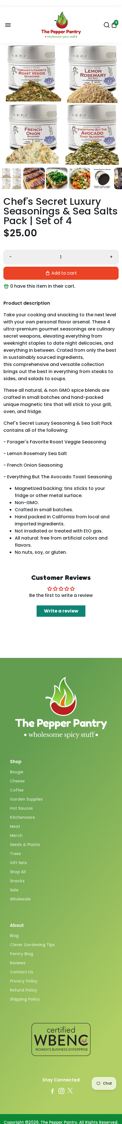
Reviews (18, 963)
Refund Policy (23, 990)
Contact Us (21, 972)
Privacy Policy (23, 981)
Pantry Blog (21, 954)
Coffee (17, 790)
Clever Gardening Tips (32, 945)
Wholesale (20, 899)
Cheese (17, 781)
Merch (16, 835)
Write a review (61, 611)
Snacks (17, 881)
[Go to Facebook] (52, 1092)
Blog (14, 935)
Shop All (18, 872)
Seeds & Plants (25, 844)
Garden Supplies (26, 799)
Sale (14, 890)
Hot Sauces (21, 808)
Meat (15, 826)
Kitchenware (22, 817)
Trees (15, 853)
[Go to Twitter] (70, 1092)
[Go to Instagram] (61, 1092)
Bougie (16, 772)
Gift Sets (18, 863)
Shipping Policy (25, 999)
